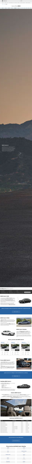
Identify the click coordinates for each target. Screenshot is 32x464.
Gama (4, 4)
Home (2, 4)
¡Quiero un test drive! (16, 311)
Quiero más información (16, 440)
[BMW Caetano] (2, 1)
